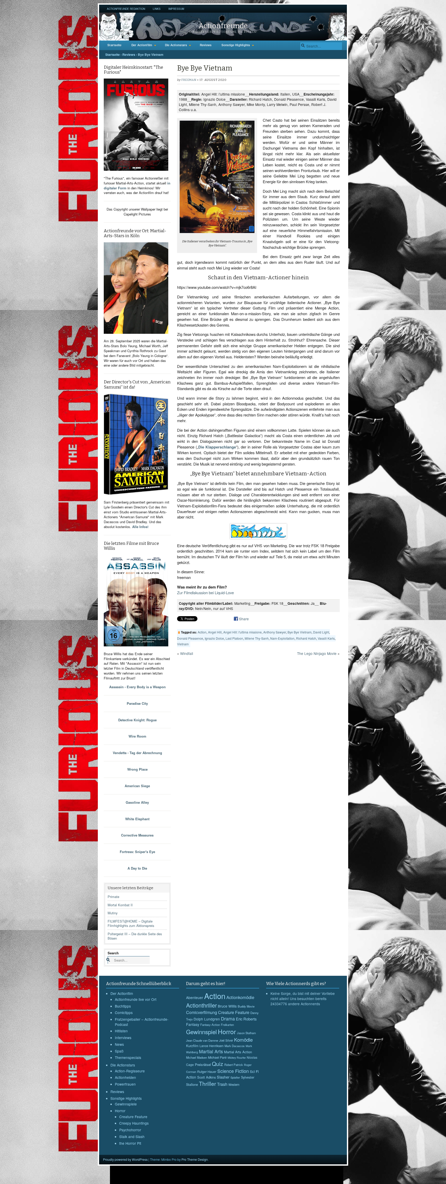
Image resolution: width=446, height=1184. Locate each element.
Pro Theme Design (194, 1159)
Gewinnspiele (126, 1103)
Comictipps (124, 1012)
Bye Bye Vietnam (300, 632)
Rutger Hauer (206, 1071)
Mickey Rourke (237, 1057)
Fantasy (192, 1024)
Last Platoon (234, 638)
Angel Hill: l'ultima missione (242, 632)
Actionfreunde (223, 25)
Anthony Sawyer (274, 632)
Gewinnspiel (201, 1031)
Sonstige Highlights (235, 45)
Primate (113, 896)
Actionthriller (201, 1005)
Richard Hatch (306, 638)
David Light (321, 632)
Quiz (217, 1063)
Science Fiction (233, 1070)
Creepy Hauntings (134, 1123)
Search (113, 952)
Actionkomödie (240, 997)
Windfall (186, 653)
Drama (228, 1018)
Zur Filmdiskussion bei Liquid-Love (205, 592)
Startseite (114, 45)
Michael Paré (217, 1057)
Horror (120, 1110)
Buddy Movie (246, 1006)
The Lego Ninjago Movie (317, 653)
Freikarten (227, 1025)
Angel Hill (215, 632)
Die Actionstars (176, 45)
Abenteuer (194, 997)
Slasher (223, 1077)
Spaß (119, 1051)
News (119, 1044)
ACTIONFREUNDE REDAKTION (126, 9)
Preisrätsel (203, 1064)
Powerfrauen (125, 1084)
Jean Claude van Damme (202, 1040)
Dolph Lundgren (207, 1019)
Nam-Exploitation (282, 638)
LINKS (157, 9)
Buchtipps (123, 1006)
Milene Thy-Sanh (257, 638)
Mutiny (112, 912)
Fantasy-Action (210, 1025)
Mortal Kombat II (120, 904)
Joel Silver (226, 1040)
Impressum (176, 9)
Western (233, 1084)
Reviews (206, 45)
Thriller (207, 1083)
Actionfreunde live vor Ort (135, 999)
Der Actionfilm (141, 45)
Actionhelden (125, 1077)
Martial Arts (211, 1051)
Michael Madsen (196, 1057)
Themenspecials (128, 1057)
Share (244, 618)
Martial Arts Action (238, 1051)
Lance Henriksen (212, 1045)
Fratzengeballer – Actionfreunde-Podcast (142, 1022)
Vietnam (183, 644)
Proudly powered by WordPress (125, 1159)
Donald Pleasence (190, 638)
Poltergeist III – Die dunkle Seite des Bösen (135, 936)
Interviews (123, 1037)
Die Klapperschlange (217, 447)
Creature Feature (133, 1116)
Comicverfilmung (201, 1012)
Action (202, 632)
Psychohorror (130, 1129)
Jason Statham (246, 1033)
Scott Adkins (206, 1077)
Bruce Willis (227, 1006)
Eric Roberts (246, 1019)
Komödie (243, 1039)
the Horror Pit (130, 1143)
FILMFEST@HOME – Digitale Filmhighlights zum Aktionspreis (131, 923)
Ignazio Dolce (214, 638)
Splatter (235, 1077)
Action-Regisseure (130, 1070)
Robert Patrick (233, 1065)
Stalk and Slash (132, 1136)
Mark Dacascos (235, 1046)
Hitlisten (121, 1030)
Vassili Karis (326, 638)
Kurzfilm (192, 1045)
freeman (188, 80)
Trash (222, 1084)
